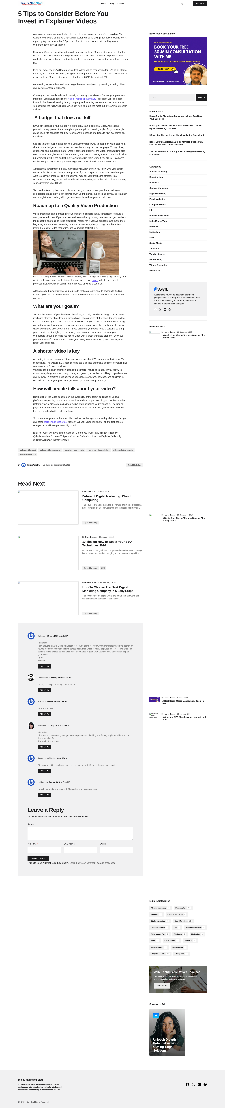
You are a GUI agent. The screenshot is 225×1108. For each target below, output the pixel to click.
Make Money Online (159, 215)
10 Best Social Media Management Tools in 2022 (182, 702)
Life (151, 210)
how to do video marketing (98, 450)
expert (95, 280)
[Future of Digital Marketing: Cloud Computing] (48, 507)
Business (154, 182)
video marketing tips (27, 454)
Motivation (154, 232)
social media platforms (55, 422)
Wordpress (154, 270)
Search (201, 97)
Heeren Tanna (169, 332)
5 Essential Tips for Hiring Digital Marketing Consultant (176, 135)
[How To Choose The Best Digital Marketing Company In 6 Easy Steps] (48, 598)
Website (103, 844)
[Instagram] (165, 309)
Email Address (70, 844)
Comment (32, 824)
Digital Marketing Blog (30, 1079)
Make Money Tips (158, 221)
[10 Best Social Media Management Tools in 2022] (154, 702)
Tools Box (154, 248)
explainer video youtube (74, 450)
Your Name (33, 844)
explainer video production (50, 450)
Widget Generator (158, 265)
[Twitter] (160, 309)
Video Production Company (82, 99)
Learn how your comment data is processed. (92, 863)
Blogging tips (156, 177)
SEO (103, 568)
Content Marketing (158, 188)
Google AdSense (157, 204)
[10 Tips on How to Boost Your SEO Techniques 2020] (48, 553)
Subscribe (162, 986)
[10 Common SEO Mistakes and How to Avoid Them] (154, 801)
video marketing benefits (123, 450)
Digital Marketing (134, 465)
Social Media (155, 243)
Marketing (154, 226)
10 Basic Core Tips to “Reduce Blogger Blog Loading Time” (183, 336)
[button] (182, 3)
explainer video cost (27, 450)
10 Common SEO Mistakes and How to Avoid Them (183, 718)
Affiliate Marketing (158, 171)
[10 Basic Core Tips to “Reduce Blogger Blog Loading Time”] (154, 419)
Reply (43, 666)
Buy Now (200, 3)
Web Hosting (155, 259)
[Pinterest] (169, 309)
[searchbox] (172, 97)
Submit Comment (38, 858)
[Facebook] (155, 309)
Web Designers (157, 254)
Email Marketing (157, 199)
